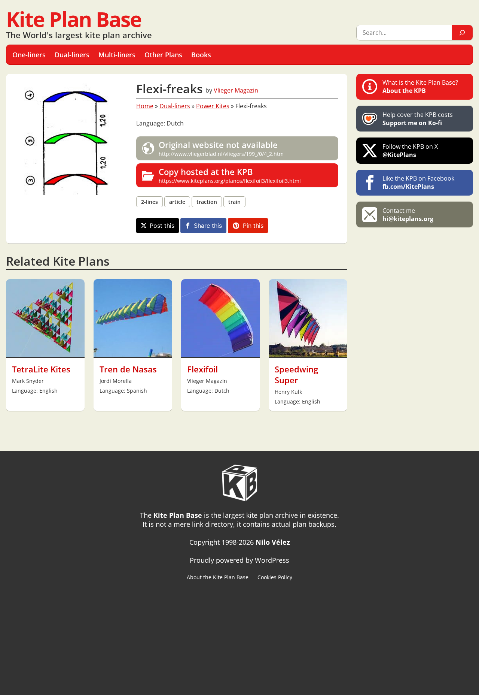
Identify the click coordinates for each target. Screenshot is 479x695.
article (177, 201)
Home (144, 106)
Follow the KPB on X (410, 150)
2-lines (149, 201)
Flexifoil (202, 369)
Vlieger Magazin (236, 90)
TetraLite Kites (41, 369)
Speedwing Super (296, 375)
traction (206, 201)
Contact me (407, 214)
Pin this (253, 225)
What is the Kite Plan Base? (420, 86)
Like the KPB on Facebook (418, 182)
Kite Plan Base (73, 19)
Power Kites (212, 106)
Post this (162, 225)
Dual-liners (174, 106)
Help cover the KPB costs (417, 119)
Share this (208, 225)
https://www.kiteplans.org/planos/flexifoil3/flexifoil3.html (230, 175)
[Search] (462, 32)
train (234, 201)
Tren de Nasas (128, 369)
